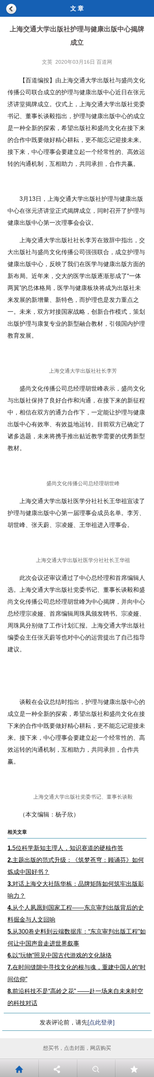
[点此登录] (100, 1022)
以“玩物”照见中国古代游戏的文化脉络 (59, 955)
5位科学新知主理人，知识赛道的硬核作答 (65, 848)
